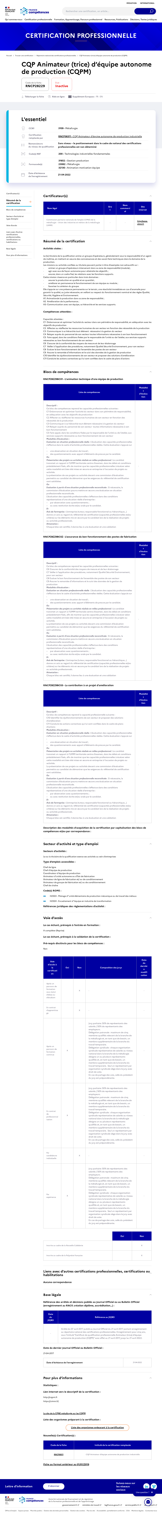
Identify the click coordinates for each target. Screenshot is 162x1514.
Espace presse (23, 1511)
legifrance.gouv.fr (112, 1505)
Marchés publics (36, 1511)
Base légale (52, 1294)
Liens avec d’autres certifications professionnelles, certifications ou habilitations (96, 1273)
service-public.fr (132, 1505)
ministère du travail (90, 1505)
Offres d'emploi (11, 1511)
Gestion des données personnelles (56, 1511)
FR (97, 96)
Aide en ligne (58, 96)
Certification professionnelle (38, 19)
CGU (128, 1511)
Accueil (9, 55)
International (147, 3)
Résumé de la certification (64, 241)
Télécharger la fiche (34, 96)
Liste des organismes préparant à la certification (97, 1427)
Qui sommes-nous (13, 19)
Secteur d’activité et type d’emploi (70, 843)
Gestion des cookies (77, 1511)
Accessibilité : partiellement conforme (111, 1511)
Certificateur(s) (55, 195)
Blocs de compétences (61, 371)
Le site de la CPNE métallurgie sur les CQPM (64, 1413)
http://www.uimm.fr (142, 222)
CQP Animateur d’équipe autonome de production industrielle (100, 136)
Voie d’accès (53, 917)
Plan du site (91, 1511)
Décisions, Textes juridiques (143, 19)
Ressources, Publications (116, 19)
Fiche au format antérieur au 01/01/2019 (66, 1464)
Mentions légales (137, 1511)
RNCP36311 (58, 1454)
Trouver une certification (24, 55)
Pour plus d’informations (62, 1377)
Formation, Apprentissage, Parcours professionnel (78, 19)
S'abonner (53, 1486)
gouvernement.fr (69, 1505)
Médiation (132, 3)
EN (101, 96)
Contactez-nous (151, 1511)
